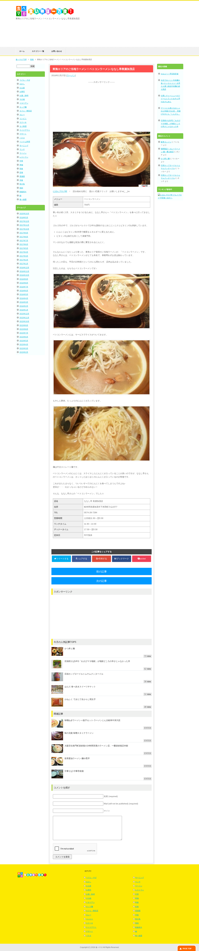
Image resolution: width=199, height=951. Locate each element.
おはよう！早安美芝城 (169, 74)
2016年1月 (24, 310)
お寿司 (22, 92)
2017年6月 (24, 244)
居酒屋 (22, 176)
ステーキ (23, 122)
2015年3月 (24, 348)
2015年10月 (24, 321)
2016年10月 (24, 275)
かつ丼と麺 (165, 159)
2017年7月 (24, 241)
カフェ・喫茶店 (26, 111)
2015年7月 (24, 333)
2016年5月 (24, 294)
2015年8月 (24, 329)
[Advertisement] (149, 26)
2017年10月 (24, 229)
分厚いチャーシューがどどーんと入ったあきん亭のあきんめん (170, 99)
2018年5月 (24, 218)
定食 (21, 172)
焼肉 (21, 188)
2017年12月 (24, 221)
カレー (22, 115)
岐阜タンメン (166, 142)
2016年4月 (24, 298)
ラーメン (71, 75)
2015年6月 (24, 337)
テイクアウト (25, 130)
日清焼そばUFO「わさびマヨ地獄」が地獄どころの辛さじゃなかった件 (170, 124)
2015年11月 (24, 318)
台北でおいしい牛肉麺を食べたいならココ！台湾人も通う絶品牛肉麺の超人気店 (170, 84)
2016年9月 (24, 279)
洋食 (21, 180)
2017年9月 (24, 233)
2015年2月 (24, 352)
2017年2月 (24, 260)
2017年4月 (24, 252)
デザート (23, 134)
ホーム (22, 51)
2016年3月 (24, 302)
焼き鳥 (22, 184)
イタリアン (24, 103)
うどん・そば (25, 80)
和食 (21, 169)
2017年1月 (24, 264)
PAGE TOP (187, 949)
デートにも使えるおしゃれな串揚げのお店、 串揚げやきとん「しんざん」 (170, 111)
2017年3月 (24, 256)
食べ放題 (23, 199)
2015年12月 (24, 314)
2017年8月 (24, 237)
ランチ (22, 149)
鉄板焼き (23, 192)
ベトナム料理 (25, 142)
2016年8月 (24, 283)
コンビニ (23, 119)
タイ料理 (23, 126)
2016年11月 (24, 271)
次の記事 (101, 580)
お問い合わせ (56, 51)
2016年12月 (24, 268)
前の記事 (101, 571)
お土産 (22, 88)
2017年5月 (24, 248)
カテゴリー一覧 (38, 51)
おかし (22, 84)
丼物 (21, 165)
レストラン (24, 157)
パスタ (22, 138)
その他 (22, 99)
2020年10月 (24, 214)
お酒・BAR (24, 96)
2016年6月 (24, 291)
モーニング (24, 146)
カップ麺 (23, 107)
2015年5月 (24, 341)
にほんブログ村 (60, 191)
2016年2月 (24, 306)
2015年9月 (24, 325)
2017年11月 (24, 225)
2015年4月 (24, 345)
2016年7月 (24, 287)
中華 (21, 161)
